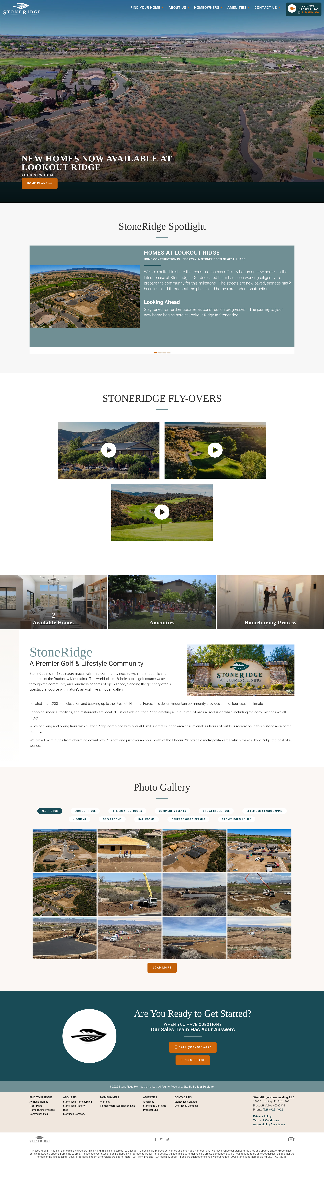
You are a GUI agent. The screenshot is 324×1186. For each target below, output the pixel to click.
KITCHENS (79, 819)
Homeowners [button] (206, 8)
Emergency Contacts (186, 1105)
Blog (65, 1109)
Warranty (105, 1101)
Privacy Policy (262, 1116)
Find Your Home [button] (145, 8)
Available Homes (39, 1101)
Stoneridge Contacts (185, 1101)
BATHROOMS (146, 819)
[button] (303, 9)
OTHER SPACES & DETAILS (188, 819)
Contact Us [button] (265, 8)
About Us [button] (177, 8)
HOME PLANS (37, 183)
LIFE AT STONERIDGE (216, 811)
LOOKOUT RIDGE (85, 811)
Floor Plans (36, 1105)
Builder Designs (203, 1086)
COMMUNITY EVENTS (172, 811)
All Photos (50, 811)
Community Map (39, 1113)
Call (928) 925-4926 (195, 1047)
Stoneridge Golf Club (154, 1105)
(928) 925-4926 (273, 1109)
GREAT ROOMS (112, 819)
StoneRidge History (74, 1105)
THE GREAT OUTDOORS (127, 811)
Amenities (148, 1101)
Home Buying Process (42, 1109)
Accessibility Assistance (269, 1124)
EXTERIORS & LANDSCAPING (265, 811)
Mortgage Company (74, 1113)
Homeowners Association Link (117, 1105)
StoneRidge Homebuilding (77, 1101)
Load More (162, 967)
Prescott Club (150, 1109)
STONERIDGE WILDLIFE (236, 819)
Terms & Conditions (266, 1120)
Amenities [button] (236, 8)
